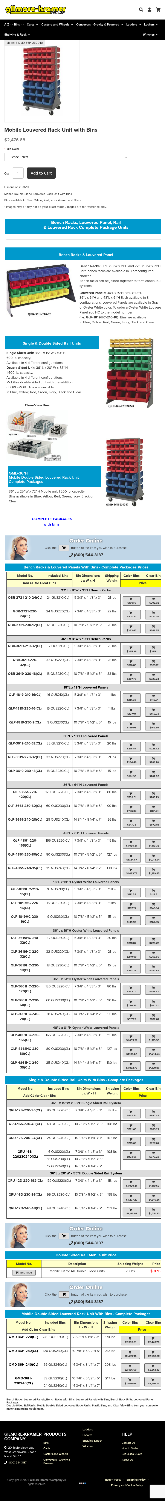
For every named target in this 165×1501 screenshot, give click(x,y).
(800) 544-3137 (88, 555)
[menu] (82, 30)
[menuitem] (19, 25)
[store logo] (43, 9)
